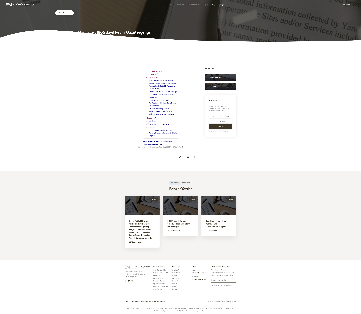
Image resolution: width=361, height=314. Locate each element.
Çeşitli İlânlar (151, 127)
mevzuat (154, 199)
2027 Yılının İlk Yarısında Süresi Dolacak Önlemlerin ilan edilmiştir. (178, 224)
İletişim (222, 5)
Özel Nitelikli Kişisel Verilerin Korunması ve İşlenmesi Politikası (190, 311)
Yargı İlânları (151, 121)
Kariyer (205, 5)
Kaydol (220, 126)
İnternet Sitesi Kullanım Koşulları (165, 308)
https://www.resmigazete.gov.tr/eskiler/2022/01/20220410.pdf (160, 147)
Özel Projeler (157, 289)
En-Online (346, 4)
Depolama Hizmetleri (160, 286)
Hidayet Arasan (231, 301)
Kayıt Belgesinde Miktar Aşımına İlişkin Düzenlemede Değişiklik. (216, 224)
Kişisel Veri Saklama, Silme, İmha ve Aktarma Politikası (189, 308)
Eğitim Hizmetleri (159, 284)
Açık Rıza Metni (131, 308)
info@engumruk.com (199, 279)
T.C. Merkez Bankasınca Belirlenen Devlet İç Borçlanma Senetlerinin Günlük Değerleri (163, 133)
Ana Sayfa (169, 5)
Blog (213, 5)
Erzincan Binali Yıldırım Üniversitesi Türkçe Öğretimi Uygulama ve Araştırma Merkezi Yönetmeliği (163, 94)
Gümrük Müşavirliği (159, 270)
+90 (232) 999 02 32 (198, 273)
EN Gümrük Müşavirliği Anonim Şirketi (141, 301)
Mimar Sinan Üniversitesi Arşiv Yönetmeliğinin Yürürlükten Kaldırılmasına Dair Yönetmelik (162, 103)
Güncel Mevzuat (64, 13)
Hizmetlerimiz (193, 5)
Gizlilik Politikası (150, 308)
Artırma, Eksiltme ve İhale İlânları (157, 124)
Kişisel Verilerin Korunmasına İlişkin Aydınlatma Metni (220, 308)
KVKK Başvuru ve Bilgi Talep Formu (163, 311)
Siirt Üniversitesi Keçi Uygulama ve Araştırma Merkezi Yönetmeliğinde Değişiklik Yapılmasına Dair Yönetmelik (161, 111)
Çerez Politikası (140, 308)
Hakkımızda (176, 273)
